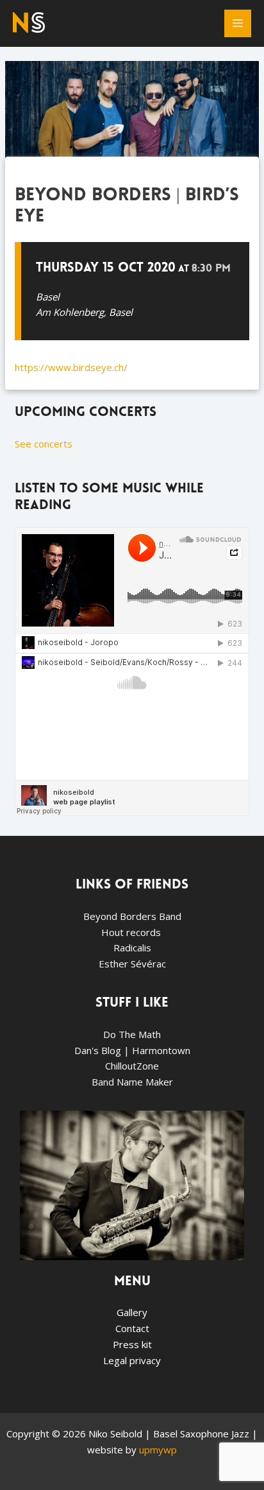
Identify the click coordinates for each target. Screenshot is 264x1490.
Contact (132, 1328)
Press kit (132, 1344)
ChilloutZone (132, 1065)
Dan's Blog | (103, 1050)
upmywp (158, 1449)
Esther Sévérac (132, 963)
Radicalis (132, 947)
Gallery (132, 1312)
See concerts (43, 443)
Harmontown (161, 1050)
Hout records (132, 932)
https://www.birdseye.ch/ (71, 367)
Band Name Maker (132, 1081)
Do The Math (132, 1034)
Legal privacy (132, 1360)
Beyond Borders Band (132, 916)
